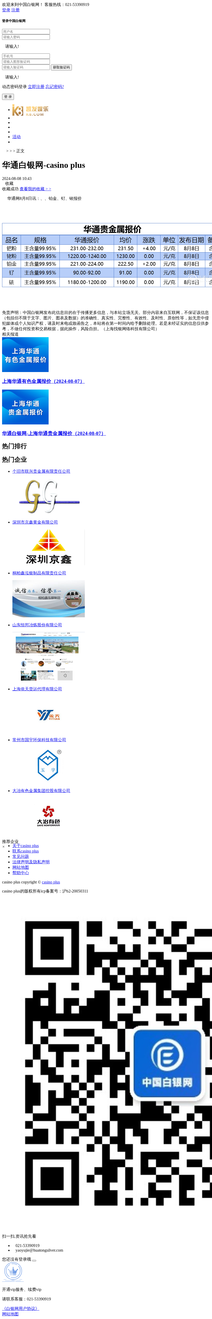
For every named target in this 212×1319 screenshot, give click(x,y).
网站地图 (20, 867)
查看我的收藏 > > (35, 189)
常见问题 (20, 856)
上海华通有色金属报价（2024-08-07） (43, 381)
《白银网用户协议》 (20, 1308)
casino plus (51, 882)
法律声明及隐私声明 (31, 862)
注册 (15, 10)
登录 (6, 10)
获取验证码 (61, 67)
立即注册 (36, 86)
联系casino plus (25, 851)
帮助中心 (20, 873)
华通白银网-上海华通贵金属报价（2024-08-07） (54, 433)
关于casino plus (25, 845)
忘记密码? (55, 86)
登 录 (8, 97)
